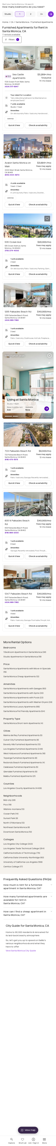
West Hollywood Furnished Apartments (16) (24, 753)
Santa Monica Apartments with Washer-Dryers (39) (27, 702)
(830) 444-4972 (12, 175)
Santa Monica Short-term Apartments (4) (23, 723)
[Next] (51, 14)
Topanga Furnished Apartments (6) (20, 758)
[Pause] (49, 355)
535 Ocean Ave (13, 242)
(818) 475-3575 (11, 459)
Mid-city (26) (9, 800)
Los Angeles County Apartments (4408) (22, 788)
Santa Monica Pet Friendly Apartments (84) (24, 711)
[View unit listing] (46, 408)
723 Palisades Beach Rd (18, 451)
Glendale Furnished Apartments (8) (20, 771)
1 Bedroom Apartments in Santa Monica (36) (24, 652)
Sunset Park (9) (10, 818)
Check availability (38, 125)
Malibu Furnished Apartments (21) (19, 776)
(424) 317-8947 (12, 86)
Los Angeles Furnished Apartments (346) (23, 749)
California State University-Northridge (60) (23, 857)
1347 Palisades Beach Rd (18, 594)
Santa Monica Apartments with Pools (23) (23, 697)
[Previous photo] (6, 58)
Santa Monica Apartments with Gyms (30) (23, 693)
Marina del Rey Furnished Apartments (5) (22, 735)
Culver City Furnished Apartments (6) (21, 740)
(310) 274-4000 (12, 250)
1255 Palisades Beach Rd (18, 311)
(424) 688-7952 (12, 320)
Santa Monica (22, 22)
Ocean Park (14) (11, 814)
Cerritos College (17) (13, 866)
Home (5, 22)
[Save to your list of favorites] (47, 51)
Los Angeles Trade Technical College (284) (24, 848)
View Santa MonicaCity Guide (21, 951)
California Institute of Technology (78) (21, 853)
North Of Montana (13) (14, 823)
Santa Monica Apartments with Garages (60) (24, 688)
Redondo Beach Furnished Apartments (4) (24, 762)
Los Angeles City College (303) (18, 844)
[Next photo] (50, 58)
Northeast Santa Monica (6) (16, 827)
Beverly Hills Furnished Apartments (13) (22, 744)
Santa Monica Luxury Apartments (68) (21, 707)
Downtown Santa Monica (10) (17, 832)
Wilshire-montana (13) (13, 809)
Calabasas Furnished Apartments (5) (20, 767)
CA (12, 22)
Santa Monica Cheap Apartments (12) (21, 676)
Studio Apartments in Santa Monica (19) (22, 657)
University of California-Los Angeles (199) (23, 862)
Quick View (14, 125)
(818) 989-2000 (12, 533)
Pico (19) (7, 805)
